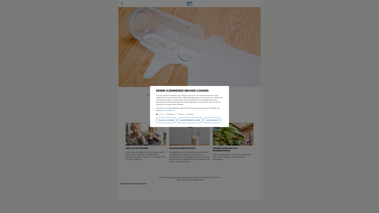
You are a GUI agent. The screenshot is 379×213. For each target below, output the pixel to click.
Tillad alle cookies (166, 120)
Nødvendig (161, 114)
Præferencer (171, 114)
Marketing (190, 114)
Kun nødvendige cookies (190, 120)
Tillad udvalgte (212, 120)
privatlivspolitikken (168, 110)
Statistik (181, 114)
